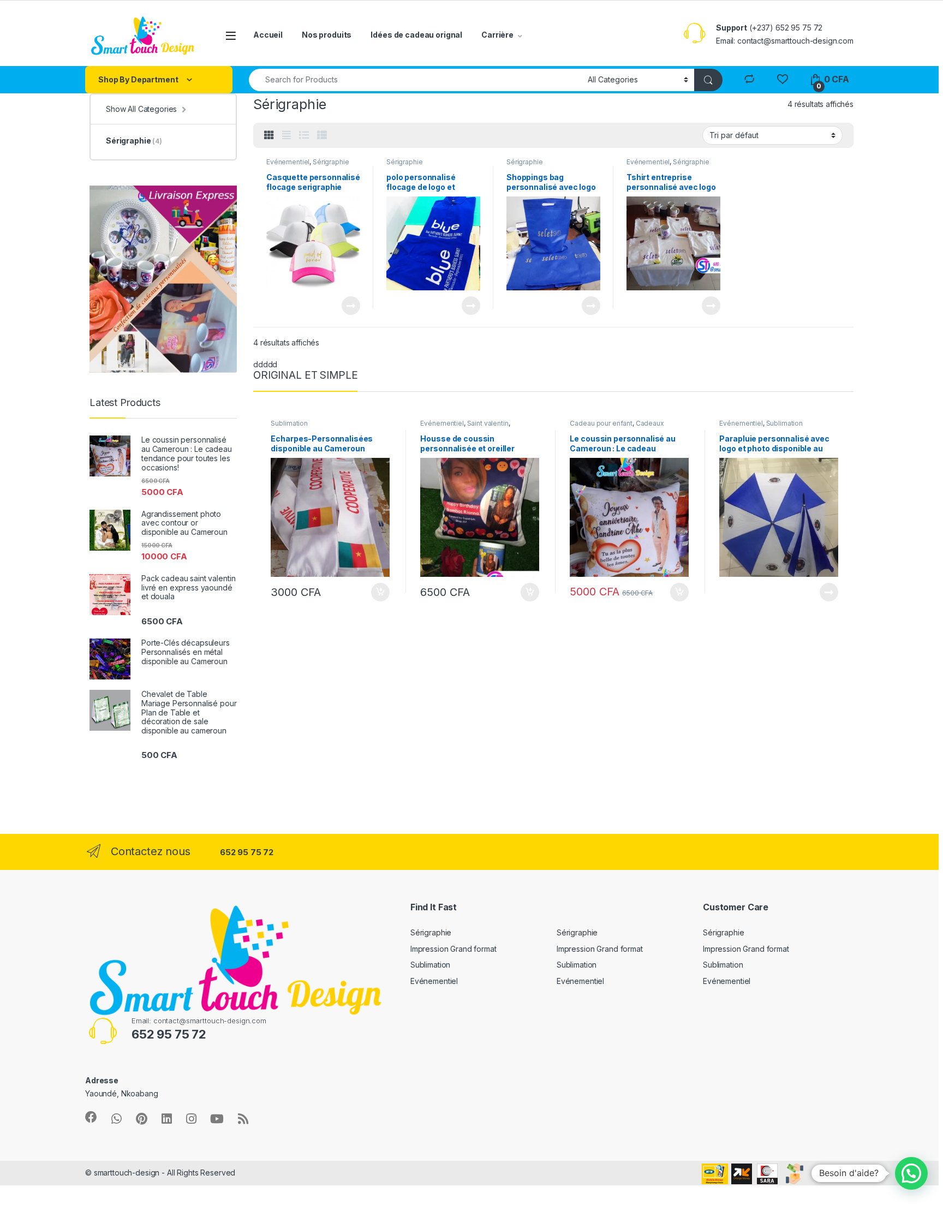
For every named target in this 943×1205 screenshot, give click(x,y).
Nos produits (326, 34)
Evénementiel (287, 162)
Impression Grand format (453, 948)
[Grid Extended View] (286, 135)
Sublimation (289, 423)
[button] (911, 1173)
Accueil (268, 34)
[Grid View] (269, 135)
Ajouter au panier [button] (377, 592)
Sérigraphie (331, 162)
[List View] (304, 135)
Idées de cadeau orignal (416, 34)
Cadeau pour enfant (601, 423)
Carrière (497, 34)
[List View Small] (322, 135)
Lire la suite (351, 305)
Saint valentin (488, 423)
